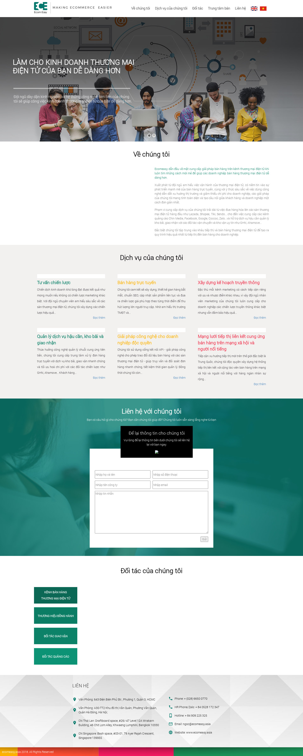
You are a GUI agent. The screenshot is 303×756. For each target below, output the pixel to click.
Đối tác (197, 8)
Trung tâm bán (219, 8)
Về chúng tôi (140, 8)
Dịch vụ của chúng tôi (171, 8)
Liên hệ (240, 8)
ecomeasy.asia (11, 752)
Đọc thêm (99, 318)
